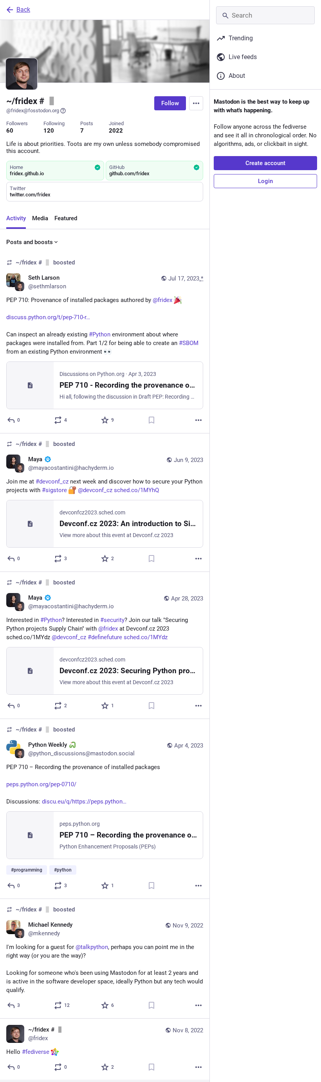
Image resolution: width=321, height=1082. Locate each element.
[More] (198, 420)
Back (23, 9)
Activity (16, 218)
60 (9, 130)
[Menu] (196, 103)
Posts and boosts (29, 242)
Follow (170, 103)
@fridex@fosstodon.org (32, 110)
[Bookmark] (151, 420)
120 (48, 130)
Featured (65, 218)
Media (40, 218)
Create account (265, 163)
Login (265, 181)
